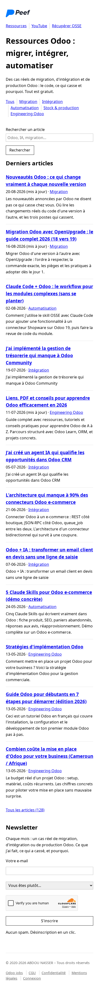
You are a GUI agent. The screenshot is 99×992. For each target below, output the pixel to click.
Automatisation (25, 107)
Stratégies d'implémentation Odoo (44, 647)
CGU (32, 972)
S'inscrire (49, 920)
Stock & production (61, 107)
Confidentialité (54, 972)
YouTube (39, 25)
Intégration (52, 101)
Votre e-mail (17, 860)
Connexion (32, 978)
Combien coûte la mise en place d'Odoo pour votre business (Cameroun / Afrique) (49, 756)
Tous (10, 101)
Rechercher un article (25, 129)
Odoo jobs (14, 972)
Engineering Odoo (27, 113)
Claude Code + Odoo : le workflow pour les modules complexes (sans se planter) (49, 293)
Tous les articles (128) (25, 810)
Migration (28, 101)
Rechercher (19, 150)
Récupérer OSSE (66, 25)
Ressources (16, 25)
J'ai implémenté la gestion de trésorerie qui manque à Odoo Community (39, 355)
